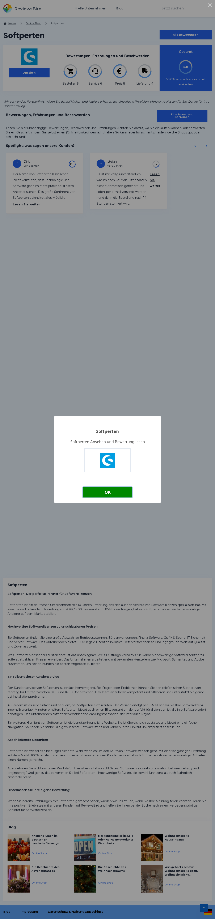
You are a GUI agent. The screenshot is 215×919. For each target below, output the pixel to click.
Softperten (107, 431)
